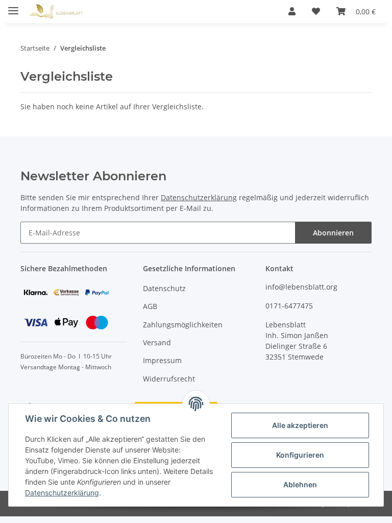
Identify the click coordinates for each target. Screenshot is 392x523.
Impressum (162, 360)
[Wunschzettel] (316, 11)
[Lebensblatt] (56, 11)
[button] (292, 11)
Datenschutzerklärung (199, 197)
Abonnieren (333, 232)
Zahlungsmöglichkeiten (183, 324)
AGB (150, 306)
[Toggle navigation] (13, 6)
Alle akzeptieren (300, 425)
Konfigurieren (300, 454)
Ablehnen (300, 484)
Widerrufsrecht (169, 379)
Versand (157, 342)
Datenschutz (164, 288)
